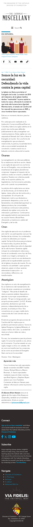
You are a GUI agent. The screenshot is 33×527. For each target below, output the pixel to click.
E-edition (8, 482)
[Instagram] (10, 436)
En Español (7, 34)
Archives (8, 479)
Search (17, 28)
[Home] (16, 17)
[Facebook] (2, 436)
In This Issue (9, 477)
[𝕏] (6, 436)
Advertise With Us (11, 484)
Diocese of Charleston (8, 432)
